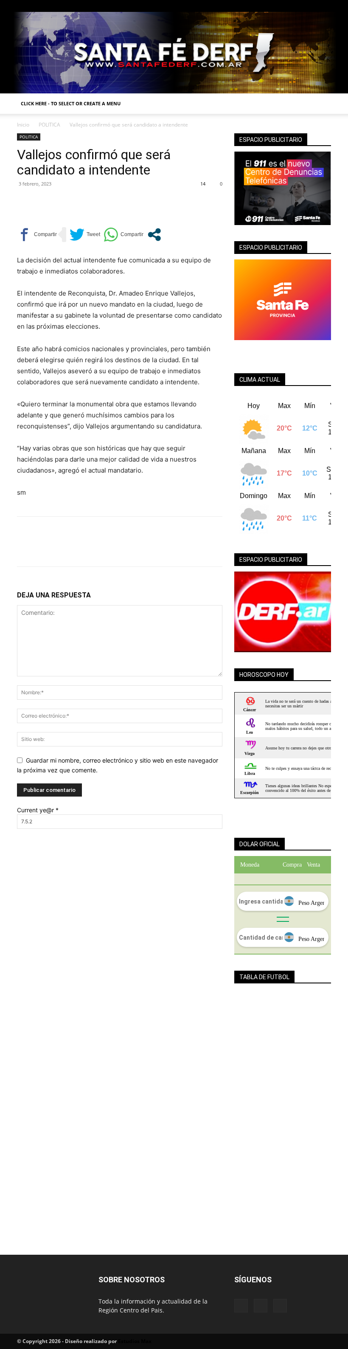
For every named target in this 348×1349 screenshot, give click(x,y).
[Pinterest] (64, 202)
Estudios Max (135, 1341)
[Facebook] (296, 6)
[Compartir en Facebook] (37, 234)
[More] (104, 202)
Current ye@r (38, 810)
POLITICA (49, 124)
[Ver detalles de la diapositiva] (282, 612)
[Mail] (310, 6)
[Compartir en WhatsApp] (123, 234)
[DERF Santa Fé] (174, 52)
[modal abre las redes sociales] (154, 234)
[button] (321, 104)
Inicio (23, 124)
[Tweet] (85, 234)
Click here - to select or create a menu (71, 103)
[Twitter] (324, 6)
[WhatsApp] (84, 202)
